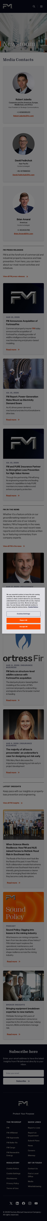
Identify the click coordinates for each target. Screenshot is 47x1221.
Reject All (23, 620)
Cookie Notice (33, 607)
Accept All (23, 626)
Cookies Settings (23, 614)
